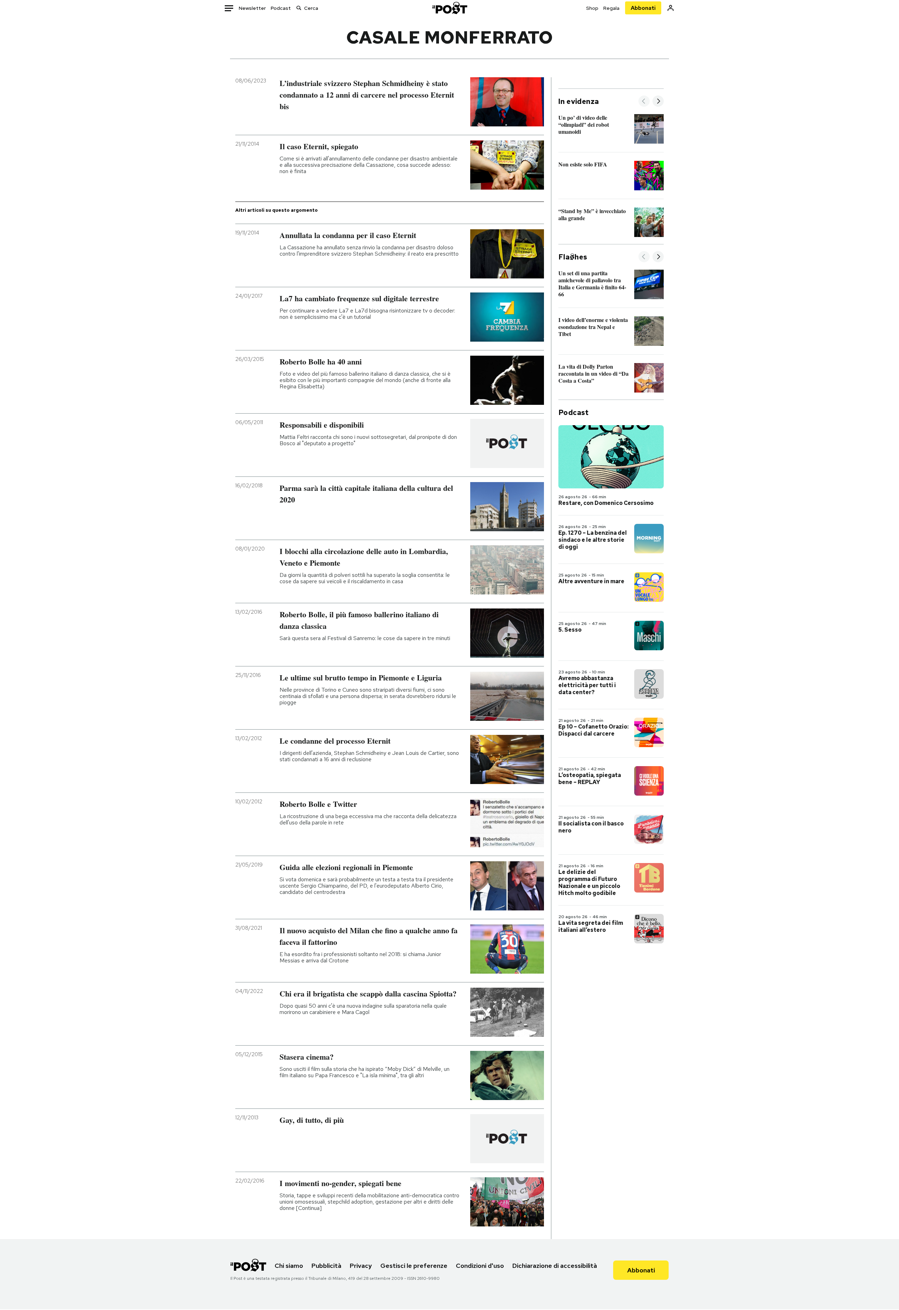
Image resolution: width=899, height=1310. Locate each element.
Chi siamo (289, 1266)
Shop (592, 8)
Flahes (572, 257)
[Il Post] (449, 8)
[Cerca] (298, 8)
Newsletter (252, 8)
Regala (611, 8)
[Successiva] (658, 102)
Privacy (361, 1266)
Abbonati (643, 8)
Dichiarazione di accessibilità (554, 1266)
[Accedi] (670, 8)
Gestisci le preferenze (413, 1266)
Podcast (281, 8)
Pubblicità (326, 1266)
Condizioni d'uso (480, 1266)
